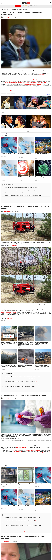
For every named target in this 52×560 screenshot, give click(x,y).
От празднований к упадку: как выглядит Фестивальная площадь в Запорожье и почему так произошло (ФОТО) (42, 155)
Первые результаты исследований (8, 312)
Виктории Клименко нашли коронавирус (32, 84)
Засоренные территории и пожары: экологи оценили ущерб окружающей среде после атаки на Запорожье (25, 344)
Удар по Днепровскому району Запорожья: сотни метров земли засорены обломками (42, 366)
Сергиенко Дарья (6, 17)
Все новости (26, 201)
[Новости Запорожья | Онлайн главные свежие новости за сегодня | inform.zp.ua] (26, 3)
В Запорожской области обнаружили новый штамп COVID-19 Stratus (43, 178)
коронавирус (3, 92)
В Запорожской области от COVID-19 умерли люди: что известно (8, 154)
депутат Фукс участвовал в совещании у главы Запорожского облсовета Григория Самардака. (25, 82)
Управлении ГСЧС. (13, 245)
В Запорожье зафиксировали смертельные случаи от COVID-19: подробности (8, 178)
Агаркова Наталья (6, 541)
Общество (6, 9)
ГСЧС (2, 320)
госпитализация (8, 462)
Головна (2, 9)
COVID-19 (2, 462)
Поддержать (17, 6)
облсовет (8, 92)
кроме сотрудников (17, 451)
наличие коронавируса (33, 79)
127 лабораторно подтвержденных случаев (41, 443)
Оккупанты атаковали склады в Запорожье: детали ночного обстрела (42, 343)
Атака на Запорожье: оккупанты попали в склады (25, 366)
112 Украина (41, 74)
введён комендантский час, (22, 447)
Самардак (13, 92)
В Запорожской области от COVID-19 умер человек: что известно (43, 484)
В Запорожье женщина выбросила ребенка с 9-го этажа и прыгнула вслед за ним (25, 485)
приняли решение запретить (33, 450)
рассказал (47, 307)
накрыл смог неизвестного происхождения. (29, 304)
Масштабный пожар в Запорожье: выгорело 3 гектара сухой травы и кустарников (8, 366)
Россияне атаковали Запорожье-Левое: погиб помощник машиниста (9, 484)
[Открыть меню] (1, 3)
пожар (5, 320)
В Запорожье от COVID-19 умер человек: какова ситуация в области (24, 154)
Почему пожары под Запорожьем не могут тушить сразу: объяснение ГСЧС (9, 343)
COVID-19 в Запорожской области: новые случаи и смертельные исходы (25, 178)
